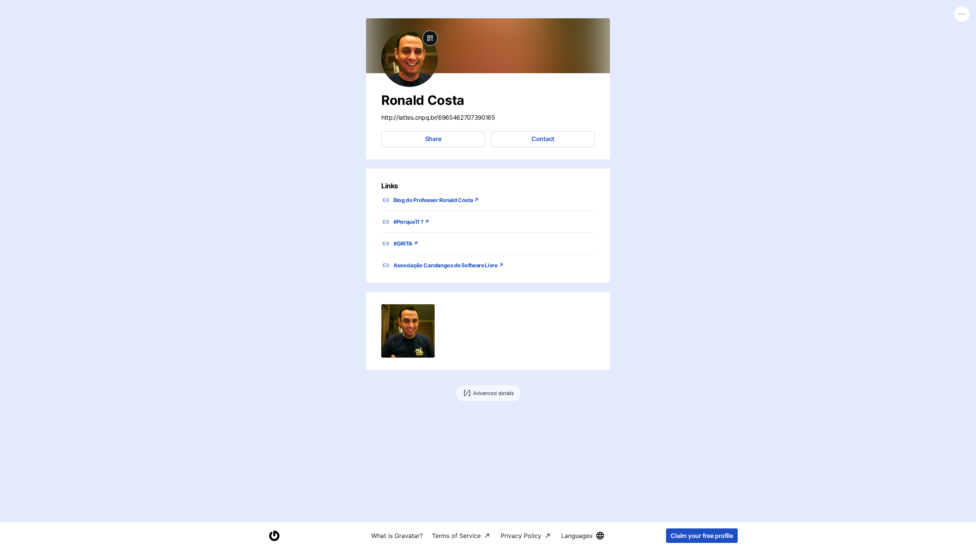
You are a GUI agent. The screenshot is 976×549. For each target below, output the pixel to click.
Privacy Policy (521, 535)
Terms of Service (456, 535)
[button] (408, 331)
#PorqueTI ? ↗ (411, 221)
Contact (542, 139)
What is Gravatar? (397, 535)
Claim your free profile (702, 535)
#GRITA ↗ (405, 243)
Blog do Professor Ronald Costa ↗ (436, 200)
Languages (576, 535)
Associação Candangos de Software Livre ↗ (448, 265)
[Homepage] (274, 536)
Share (433, 139)
